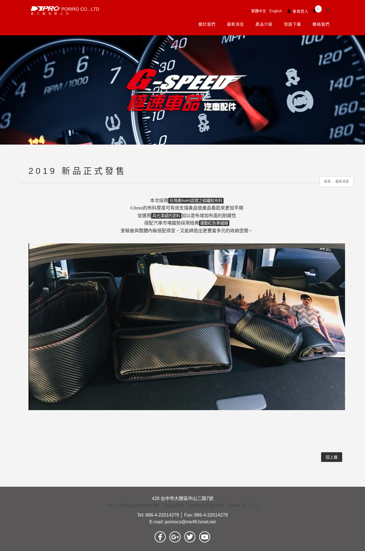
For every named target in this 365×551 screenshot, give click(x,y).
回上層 (332, 457)
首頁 (327, 182)
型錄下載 (292, 24)
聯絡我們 (320, 24)
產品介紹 (263, 24)
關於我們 (206, 24)
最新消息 (235, 24)
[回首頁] (65, 10)
